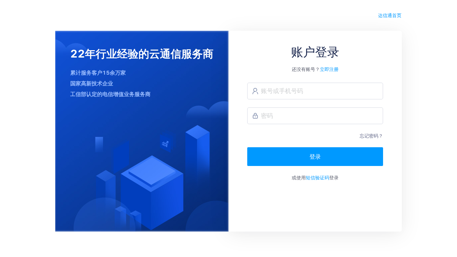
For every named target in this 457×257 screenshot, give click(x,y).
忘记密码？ (371, 136)
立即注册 (329, 69)
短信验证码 (317, 177)
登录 (315, 156)
